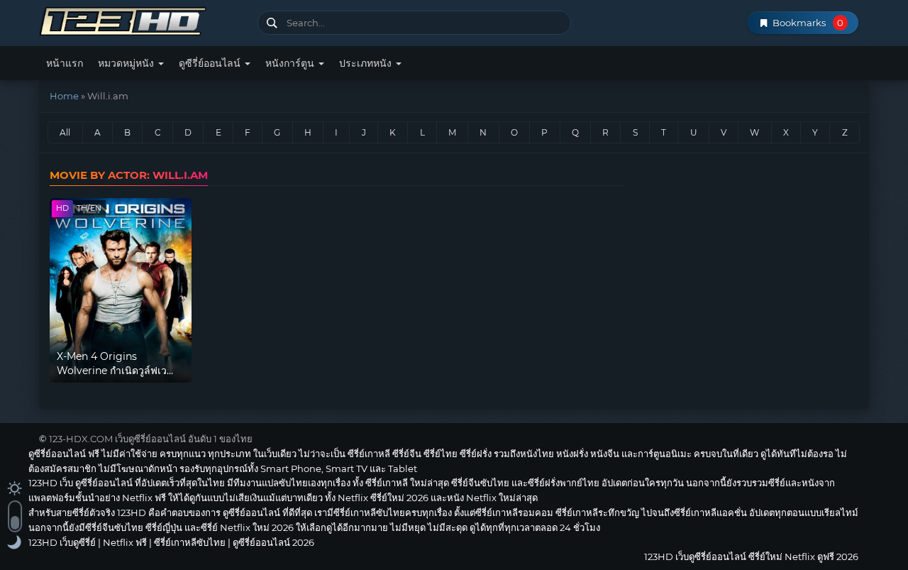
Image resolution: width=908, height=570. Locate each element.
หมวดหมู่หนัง (127, 63)
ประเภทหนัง (366, 63)
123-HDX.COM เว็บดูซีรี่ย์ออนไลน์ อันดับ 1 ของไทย (151, 438)
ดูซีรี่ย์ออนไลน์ (211, 63)
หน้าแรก (64, 63)
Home (64, 96)
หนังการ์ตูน (291, 63)
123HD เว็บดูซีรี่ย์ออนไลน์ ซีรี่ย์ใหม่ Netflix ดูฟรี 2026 (143, 19)
